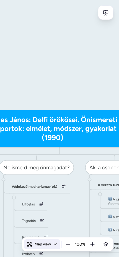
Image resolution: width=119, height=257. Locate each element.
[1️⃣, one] (110, 199)
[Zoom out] (68, 244)
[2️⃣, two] (110, 217)
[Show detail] (105, 244)
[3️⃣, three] (110, 230)
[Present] (105, 13)
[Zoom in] (92, 244)
